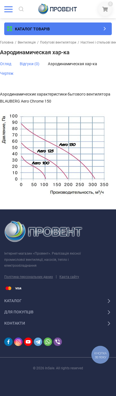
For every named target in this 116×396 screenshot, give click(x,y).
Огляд (5, 64)
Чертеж (7, 73)
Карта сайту (69, 277)
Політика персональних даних (28, 277)
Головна (7, 42)
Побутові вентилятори (58, 42)
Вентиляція (27, 42)
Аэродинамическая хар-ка (72, 64)
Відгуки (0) (29, 64)
